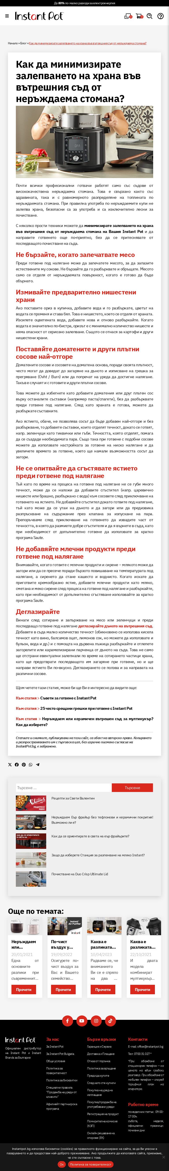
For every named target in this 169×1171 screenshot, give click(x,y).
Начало (13, 43)
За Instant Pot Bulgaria (60, 1054)
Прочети (23, 989)
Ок (62, 1164)
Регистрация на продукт (103, 1114)
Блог (23, 43)
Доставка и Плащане (100, 1054)
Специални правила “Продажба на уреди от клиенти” (61, 1092)
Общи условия (55, 1061)
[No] (163, 1157)
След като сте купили (101, 1083)
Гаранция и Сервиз (99, 1046)
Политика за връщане (101, 1068)
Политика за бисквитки (61, 1080)
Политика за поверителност (90, 1164)
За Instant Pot (55, 1046)
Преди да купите (98, 1076)
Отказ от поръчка (98, 1061)
